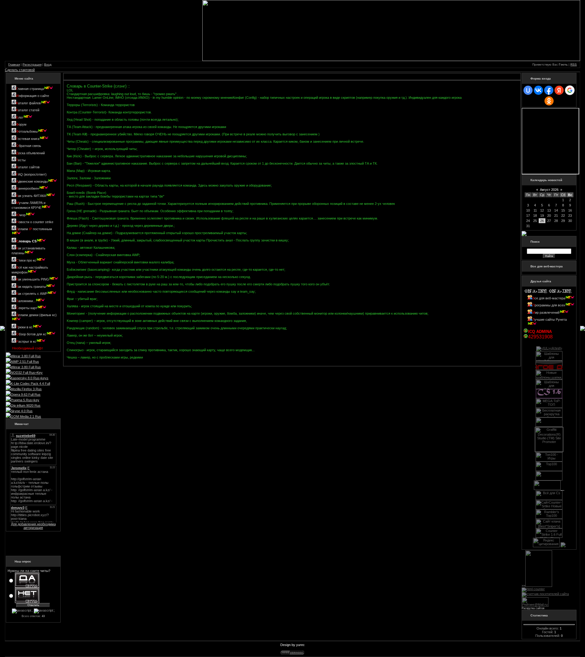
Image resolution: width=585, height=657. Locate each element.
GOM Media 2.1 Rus (26, 416)
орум (21, 124)
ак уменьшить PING (32, 279)
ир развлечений (545, 312)
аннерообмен (27, 188)
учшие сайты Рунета (549, 319)
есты (21, 160)
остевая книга (27, 139)
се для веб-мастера (549, 298)
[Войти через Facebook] (548, 90)
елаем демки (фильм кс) (36, 315)
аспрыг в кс (26, 341)
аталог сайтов (28, 167)
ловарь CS (26, 241)
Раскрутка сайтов (533, 608)
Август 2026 (549, 189)
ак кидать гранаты (31, 286)
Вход (47, 64)
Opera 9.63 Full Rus (26, 394)
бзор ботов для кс (31, 334)
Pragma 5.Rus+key (25, 400)
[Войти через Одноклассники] (549, 100)
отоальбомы (27, 131)
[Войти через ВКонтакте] (538, 90)
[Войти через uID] (528, 90)
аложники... (26, 301)
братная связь (28, 146)
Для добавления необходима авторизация (33, 526)
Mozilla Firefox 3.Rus (26, 389)
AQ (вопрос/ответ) (31, 174)
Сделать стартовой (20, 70)
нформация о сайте (32, 96)
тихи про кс (26, 260)
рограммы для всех (548, 305)
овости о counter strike (34, 222)
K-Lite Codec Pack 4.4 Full (30, 383)
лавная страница (30, 89)
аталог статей (27, 110)
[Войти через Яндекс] (559, 90)
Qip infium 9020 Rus (26, 405)
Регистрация (32, 64)
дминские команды (32, 181)
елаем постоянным (34, 229)
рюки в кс (24, 327)
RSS (573, 64)
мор (21, 215)
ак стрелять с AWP (31, 293)
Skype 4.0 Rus (22, 411)
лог (19, 117)
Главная (14, 64)
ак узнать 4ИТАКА (31, 196)
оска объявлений (30, 153)
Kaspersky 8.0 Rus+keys (29, 378)
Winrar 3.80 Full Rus (26, 356)
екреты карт (26, 308)
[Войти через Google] (570, 90)
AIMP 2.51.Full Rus (25, 361)
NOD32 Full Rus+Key (27, 372)
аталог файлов (28, 103)
